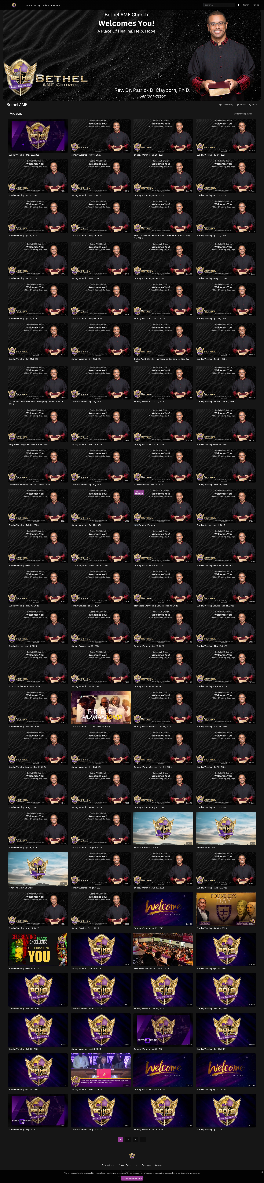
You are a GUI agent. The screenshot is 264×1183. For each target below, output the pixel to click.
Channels (55, 5)
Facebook (146, 1165)
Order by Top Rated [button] (243, 113)
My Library (227, 104)
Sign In (246, 5)
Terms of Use (108, 1165)
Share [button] (254, 104)
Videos (46, 5)
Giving (37, 5)
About (242, 104)
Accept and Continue (132, 1178)
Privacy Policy (125, 1165)
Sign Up (256, 5)
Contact (158, 1165)
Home (29, 5)
